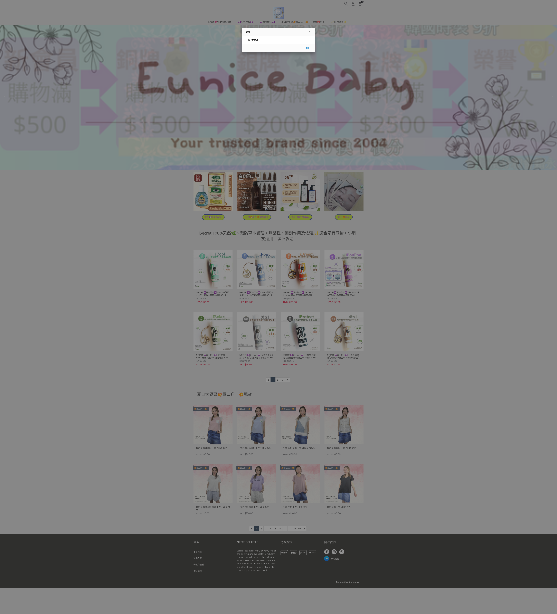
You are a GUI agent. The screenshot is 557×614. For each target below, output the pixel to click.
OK (307, 48)
